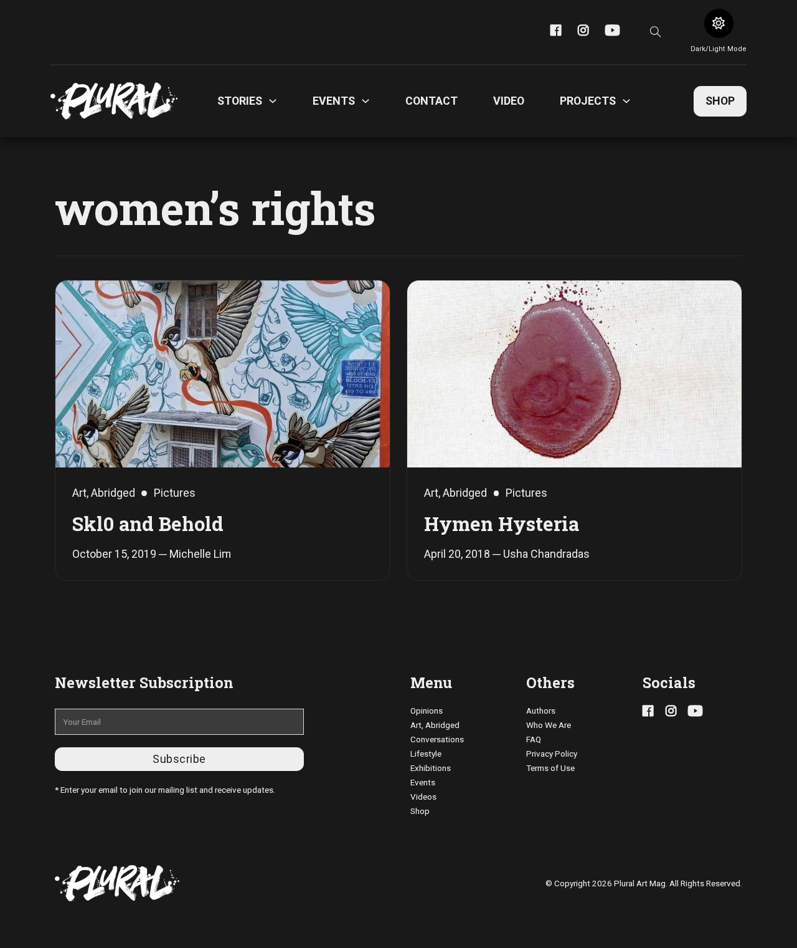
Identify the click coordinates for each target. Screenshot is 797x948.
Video (508, 100)
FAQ (533, 739)
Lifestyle (425, 754)
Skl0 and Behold (148, 523)
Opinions (426, 711)
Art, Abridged (435, 725)
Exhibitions (430, 768)
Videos (423, 797)
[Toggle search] (655, 31)
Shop (720, 100)
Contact (431, 100)
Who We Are (548, 725)
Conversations (437, 739)
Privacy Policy (551, 754)
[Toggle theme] (718, 23)
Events (422, 782)
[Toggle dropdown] (272, 101)
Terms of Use (550, 768)
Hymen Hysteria (501, 523)
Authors (540, 711)
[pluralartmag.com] (113, 101)
